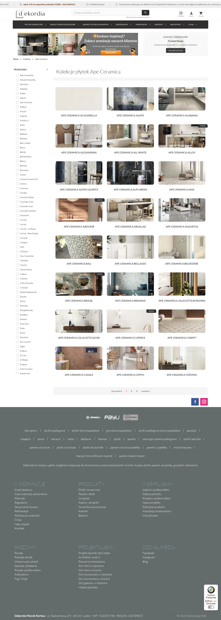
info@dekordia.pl (83, 4)
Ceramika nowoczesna (92, 507)
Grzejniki (84, 498)
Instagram (149, 557)
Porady (19, 553)
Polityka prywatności (27, 515)
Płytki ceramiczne (34, 24)
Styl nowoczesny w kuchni (94, 579)
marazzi (56, 439)
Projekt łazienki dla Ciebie (94, 553)
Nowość (202, 126)
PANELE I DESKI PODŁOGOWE (62, 24)
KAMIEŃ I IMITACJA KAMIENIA (95, 24)
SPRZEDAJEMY (122, 24)
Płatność (20, 498)
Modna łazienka (88, 587)
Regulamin (21, 502)
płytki (117, 439)
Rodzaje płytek (23, 557)
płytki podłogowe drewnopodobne (159, 430)
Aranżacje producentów (157, 511)
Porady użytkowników (28, 570)
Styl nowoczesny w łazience (95, 574)
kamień (102, 439)
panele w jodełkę (157, 447)
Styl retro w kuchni (89, 570)
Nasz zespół (22, 524)
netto (71, 439)
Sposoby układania (26, 566)
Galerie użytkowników (156, 490)
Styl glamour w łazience (92, 583)
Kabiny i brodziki (88, 502)
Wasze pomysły (152, 494)
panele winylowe (40, 447)
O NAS (191, 24)
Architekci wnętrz (89, 557)
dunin (41, 439)
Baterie (83, 515)
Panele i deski (86, 494)
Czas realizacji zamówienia (31, 494)
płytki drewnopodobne (85, 430)
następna (145, 391)
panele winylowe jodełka (125, 447)
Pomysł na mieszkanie (91, 561)
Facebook (148, 553)
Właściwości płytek (26, 561)
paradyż (191, 430)
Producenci (20, 69)
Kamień (83, 511)
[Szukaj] (145, 12)
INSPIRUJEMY (141, 24)
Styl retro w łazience (91, 566)
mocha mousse (182, 447)
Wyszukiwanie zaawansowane (138, 17)
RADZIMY (159, 24)
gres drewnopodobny (119, 430)
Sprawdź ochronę (176, 50)
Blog (145, 561)
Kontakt (19, 528)
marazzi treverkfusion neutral (94, 456)
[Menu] (216, 586)
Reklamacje (21, 511)
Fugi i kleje (21, 579)
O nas (18, 520)
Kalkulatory (22, 574)
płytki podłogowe (54, 430)
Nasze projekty (152, 502)
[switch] (211, 607)
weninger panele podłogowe (159, 439)
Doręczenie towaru (26, 507)
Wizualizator (150, 515)
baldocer (86, 439)
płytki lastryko (192, 439)
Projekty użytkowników (156, 498)
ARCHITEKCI (175, 24)
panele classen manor (132, 456)
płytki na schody (66, 447)
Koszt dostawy (23, 490)
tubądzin (25, 439)
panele (131, 439)
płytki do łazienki (93, 447)
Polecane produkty (154, 507)
